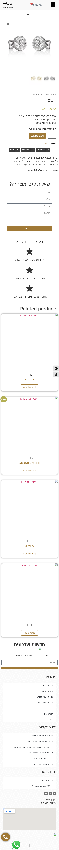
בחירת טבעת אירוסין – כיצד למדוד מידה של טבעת (33, 747)
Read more (29, 633)
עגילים (40, 94)
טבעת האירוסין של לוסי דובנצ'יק (40, 741)
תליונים (50, 719)
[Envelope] (46, 793)
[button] (53, 4)
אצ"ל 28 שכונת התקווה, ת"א (42, 786)
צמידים (50, 708)
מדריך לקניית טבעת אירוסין (42, 758)
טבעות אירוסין (47, 685)
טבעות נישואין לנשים (45, 702)
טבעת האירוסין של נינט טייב (42, 736)
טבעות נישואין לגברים (44, 697)
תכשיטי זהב (48, 714)
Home (53, 94)
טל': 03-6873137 (46, 780)
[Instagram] (50, 793)
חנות (47, 94)
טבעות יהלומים (47, 691)
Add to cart (37, 135)
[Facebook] (54, 793)
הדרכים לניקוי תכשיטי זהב (43, 764)
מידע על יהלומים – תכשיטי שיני (41, 753)
